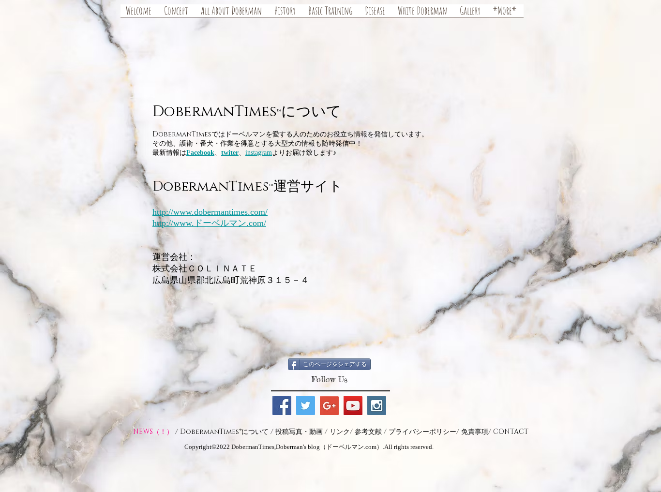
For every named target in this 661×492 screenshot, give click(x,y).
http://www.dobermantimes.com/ (210, 212)
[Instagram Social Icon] (376, 405)
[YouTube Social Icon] (353, 405)
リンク (340, 431)
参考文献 (368, 431)
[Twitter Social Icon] (305, 405)
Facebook (200, 152)
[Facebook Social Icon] (281, 405)
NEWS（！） (153, 431)
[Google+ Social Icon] (329, 405)
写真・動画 (306, 431)
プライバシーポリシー (422, 431)
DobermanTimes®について (224, 431)
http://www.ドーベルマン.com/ (209, 223)
